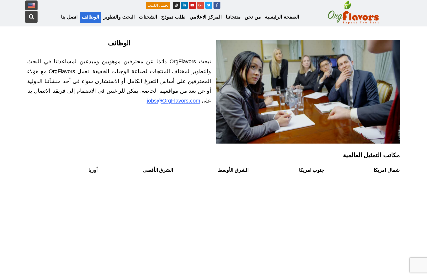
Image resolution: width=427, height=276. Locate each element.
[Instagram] (176, 5)
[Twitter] (208, 5)
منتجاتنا (233, 17)
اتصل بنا (69, 17)
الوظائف (90, 17)
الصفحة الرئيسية (282, 17)
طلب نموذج (173, 17)
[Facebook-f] (217, 5)
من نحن (253, 17)
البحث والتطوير (119, 17)
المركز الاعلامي (206, 17)
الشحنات (148, 17)
